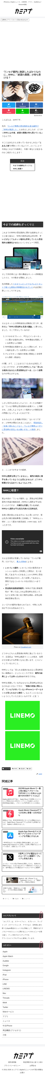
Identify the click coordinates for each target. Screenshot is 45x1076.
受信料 (23, 769)
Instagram (7, 970)
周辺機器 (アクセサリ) (12, 1030)
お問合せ (33, 1065)
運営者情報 (12, 1062)
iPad (4, 975)
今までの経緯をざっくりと (22, 165)
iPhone (6, 979)
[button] (36, 111)
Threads (6, 998)
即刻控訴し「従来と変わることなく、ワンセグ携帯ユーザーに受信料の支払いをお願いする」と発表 (22, 426)
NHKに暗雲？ (18, 169)
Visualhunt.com (26, 647)
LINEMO (6, 989)
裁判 (29, 769)
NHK (15, 769)
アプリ (5, 1016)
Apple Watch (8, 956)
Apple (5, 952)
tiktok (5, 1003)
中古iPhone (7, 1026)
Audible (6, 961)
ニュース (7, 769)
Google (6, 965)
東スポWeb (21, 562)
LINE (5, 984)
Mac (4, 993)
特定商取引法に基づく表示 (33, 1062)
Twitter (5, 1007)
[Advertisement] (22, 45)
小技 (4, 1035)
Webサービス (8, 1012)
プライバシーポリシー (12, 1065)
